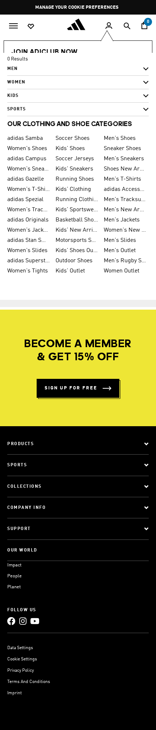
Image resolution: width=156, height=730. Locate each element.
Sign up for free (71, 388)
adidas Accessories (125, 189)
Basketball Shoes (77, 220)
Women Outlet (121, 271)
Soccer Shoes (73, 138)
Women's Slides (27, 251)
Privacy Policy (20, 670)
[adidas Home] (78, 24)
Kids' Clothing (73, 189)
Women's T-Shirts (28, 189)
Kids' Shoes (70, 149)
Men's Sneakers (124, 159)
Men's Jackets (122, 220)
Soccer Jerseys (75, 159)
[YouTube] (34, 621)
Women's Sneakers (28, 169)
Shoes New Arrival (125, 169)
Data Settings (20, 648)
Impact (14, 565)
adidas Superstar (28, 261)
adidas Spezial (25, 200)
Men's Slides (120, 240)
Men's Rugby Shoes (125, 261)
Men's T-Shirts (122, 179)
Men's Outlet (120, 251)
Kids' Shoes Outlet (77, 251)
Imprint (14, 693)
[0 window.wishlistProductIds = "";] (31, 26)
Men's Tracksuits (125, 200)
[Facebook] (11, 621)
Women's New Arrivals (125, 230)
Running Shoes (75, 179)
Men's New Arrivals (125, 210)
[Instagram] (22, 621)
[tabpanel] (78, 87)
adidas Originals (28, 220)
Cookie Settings (22, 659)
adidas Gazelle (25, 179)
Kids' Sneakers (74, 169)
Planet (14, 587)
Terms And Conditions (28, 682)
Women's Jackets (28, 230)
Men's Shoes (120, 138)
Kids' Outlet (70, 271)
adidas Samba (25, 138)
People (14, 576)
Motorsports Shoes (77, 240)
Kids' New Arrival (77, 230)
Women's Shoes (27, 149)
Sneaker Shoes (122, 149)
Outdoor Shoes (74, 261)
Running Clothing (77, 200)
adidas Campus (26, 159)
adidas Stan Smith (28, 240)
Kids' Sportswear (77, 210)
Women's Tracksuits (28, 210)
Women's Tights (27, 271)
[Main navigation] (13, 25)
